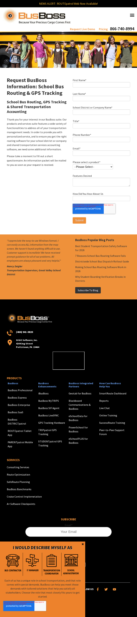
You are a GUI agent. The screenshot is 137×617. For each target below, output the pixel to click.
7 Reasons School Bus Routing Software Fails (100, 255)
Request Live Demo (82, 29)
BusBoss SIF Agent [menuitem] (48, 408)
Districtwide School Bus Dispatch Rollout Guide (102, 261)
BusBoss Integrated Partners (81, 385)
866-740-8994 (122, 28)
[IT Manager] (32, 564)
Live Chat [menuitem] (104, 408)
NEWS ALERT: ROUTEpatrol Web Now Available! (68, 3)
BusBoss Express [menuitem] (17, 397)
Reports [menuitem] (104, 400)
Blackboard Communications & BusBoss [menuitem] (80, 404)
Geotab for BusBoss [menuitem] (80, 393)
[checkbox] (42, 564)
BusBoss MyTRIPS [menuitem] (48, 400)
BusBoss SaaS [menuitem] (15, 412)
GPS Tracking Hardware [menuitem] (51, 422)
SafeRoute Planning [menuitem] (18, 482)
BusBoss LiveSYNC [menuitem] (48, 415)
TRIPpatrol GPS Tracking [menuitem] (47, 432)
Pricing (103, 29)
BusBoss (13, 383)
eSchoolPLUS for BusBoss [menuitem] (78, 440)
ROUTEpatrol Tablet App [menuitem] (20, 433)
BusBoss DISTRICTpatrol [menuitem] (17, 421)
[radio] (13, 564)
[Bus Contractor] (13, 564)
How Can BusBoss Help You (110, 385)
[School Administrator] (71, 564)
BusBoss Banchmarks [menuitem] (19, 489)
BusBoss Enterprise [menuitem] (19, 405)
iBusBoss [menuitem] (43, 393)
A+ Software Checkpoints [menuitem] (21, 504)
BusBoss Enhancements (47, 385)
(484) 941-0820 (24, 332)
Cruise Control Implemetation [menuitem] (24, 496)
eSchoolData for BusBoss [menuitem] (78, 418)
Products (14, 378)
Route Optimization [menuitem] (18, 474)
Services (13, 460)
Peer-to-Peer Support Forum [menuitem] (111, 432)
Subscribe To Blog (88, 290)
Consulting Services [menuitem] (18, 467)
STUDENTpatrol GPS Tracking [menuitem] (50, 443)
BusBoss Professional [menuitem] (20, 390)
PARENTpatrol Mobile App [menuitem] (20, 444)
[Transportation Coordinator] (51, 564)
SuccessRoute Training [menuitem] (112, 422)
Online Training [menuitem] (108, 415)
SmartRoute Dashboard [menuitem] (112, 393)
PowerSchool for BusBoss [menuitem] (78, 429)
